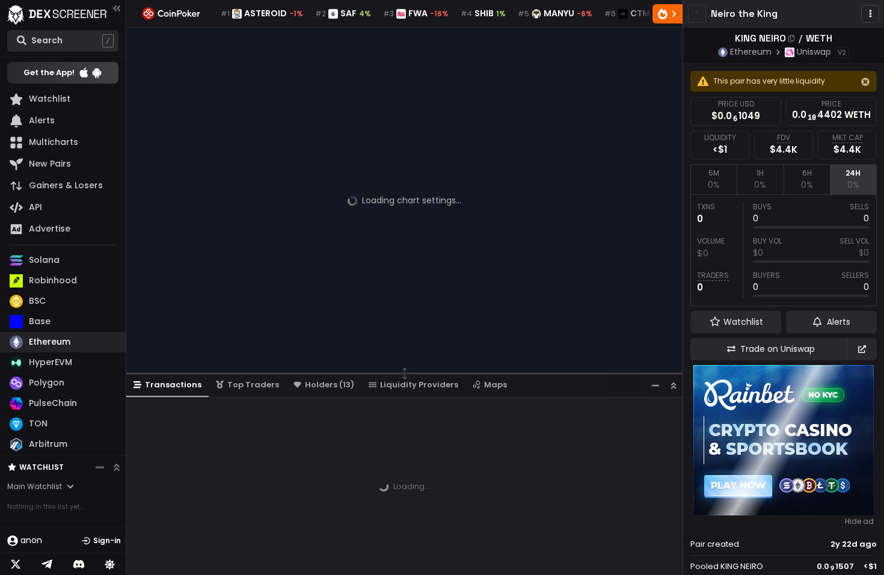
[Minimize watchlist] (100, 467)
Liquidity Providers (419, 384)
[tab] (713, 179)
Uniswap (814, 52)
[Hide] (865, 82)
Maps (495, 384)
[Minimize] (655, 385)
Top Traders (253, 384)
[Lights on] (110, 564)
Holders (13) (329, 384)
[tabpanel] (783, 250)
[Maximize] (674, 385)
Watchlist (41, 467)
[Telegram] (47, 564)
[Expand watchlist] (117, 467)
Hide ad (859, 521)
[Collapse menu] (117, 8)
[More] (870, 14)
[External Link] (862, 349)
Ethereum (751, 52)
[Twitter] (15, 564)
